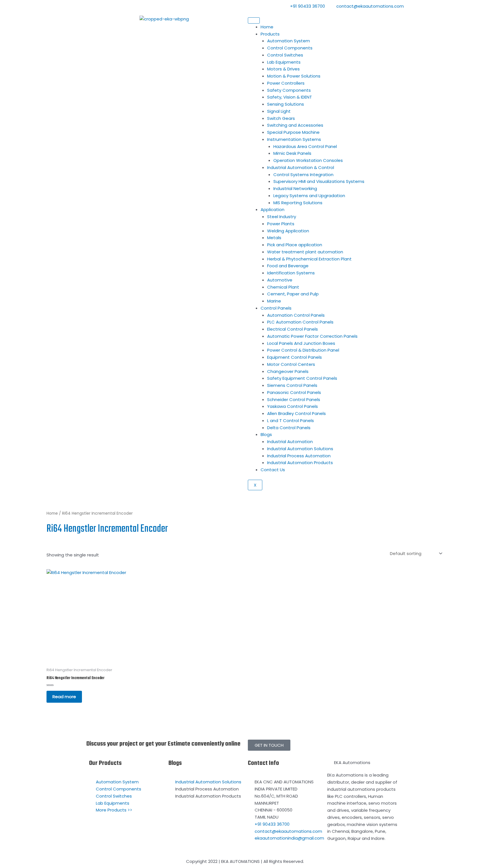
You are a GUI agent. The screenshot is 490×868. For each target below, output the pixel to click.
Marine (274, 301)
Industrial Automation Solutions (300, 449)
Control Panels (276, 308)
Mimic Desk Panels (292, 153)
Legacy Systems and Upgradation (309, 196)
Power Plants (280, 224)
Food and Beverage (288, 266)
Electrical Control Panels (292, 329)
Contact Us (273, 470)
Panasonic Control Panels (294, 392)
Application (272, 209)
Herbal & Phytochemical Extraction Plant (309, 259)
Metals (274, 238)
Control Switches (285, 55)
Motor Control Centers (291, 364)
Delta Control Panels (289, 428)
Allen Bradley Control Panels (296, 413)
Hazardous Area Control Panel (305, 146)
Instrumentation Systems (294, 139)
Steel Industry (281, 217)
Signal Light (279, 111)
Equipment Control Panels (294, 357)
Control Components (289, 48)
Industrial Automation (290, 442)
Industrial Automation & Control (300, 167)
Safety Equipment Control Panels (302, 378)
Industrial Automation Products (300, 463)
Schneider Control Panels (293, 399)
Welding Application (288, 231)
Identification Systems (291, 273)
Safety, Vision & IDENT (289, 97)
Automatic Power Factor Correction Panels (312, 336)
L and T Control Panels (290, 420)
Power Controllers (286, 83)
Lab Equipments (284, 62)
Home (267, 27)
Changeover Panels (288, 371)
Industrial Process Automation (299, 456)
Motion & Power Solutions (293, 76)
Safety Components (289, 90)
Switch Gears (281, 118)
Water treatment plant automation (305, 252)
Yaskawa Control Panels (292, 406)
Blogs (266, 434)
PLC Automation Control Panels (300, 322)
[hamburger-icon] (254, 20)
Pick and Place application (294, 245)
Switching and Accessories (295, 125)
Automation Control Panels (296, 315)
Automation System (288, 41)
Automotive (279, 280)
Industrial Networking (295, 188)
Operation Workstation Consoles (308, 160)
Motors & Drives (283, 69)
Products (270, 34)
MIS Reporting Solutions (297, 203)
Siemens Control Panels (292, 385)
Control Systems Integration (303, 175)
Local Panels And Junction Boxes (301, 343)
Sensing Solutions (285, 104)
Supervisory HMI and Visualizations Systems (318, 181)
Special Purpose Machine (293, 132)
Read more (64, 697)
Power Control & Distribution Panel (303, 350)
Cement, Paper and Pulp (293, 294)
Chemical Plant (283, 287)
